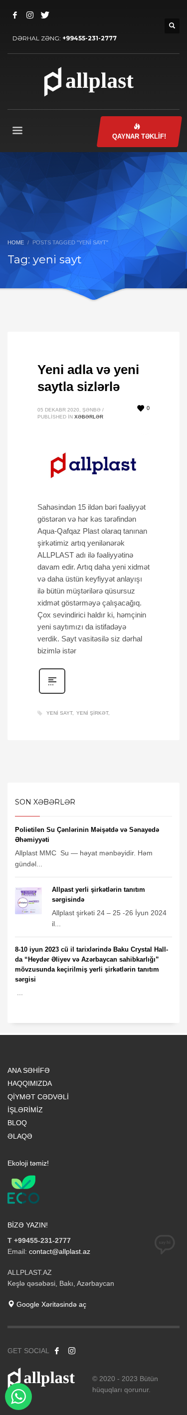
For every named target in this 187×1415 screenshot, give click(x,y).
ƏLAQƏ (19, 1136)
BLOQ (17, 1123)
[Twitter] (44, 14)
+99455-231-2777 (89, 38)
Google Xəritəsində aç (50, 1304)
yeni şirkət (92, 713)
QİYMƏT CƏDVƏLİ (38, 1097)
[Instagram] (29, 14)
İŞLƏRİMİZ (25, 1110)
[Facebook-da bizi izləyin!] (56, 1350)
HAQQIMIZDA (29, 1083)
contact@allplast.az (59, 1251)
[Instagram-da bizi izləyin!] (71, 1350)
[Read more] (52, 693)
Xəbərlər (88, 416)
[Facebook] (14, 14)
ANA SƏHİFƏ (28, 1070)
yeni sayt (59, 713)
